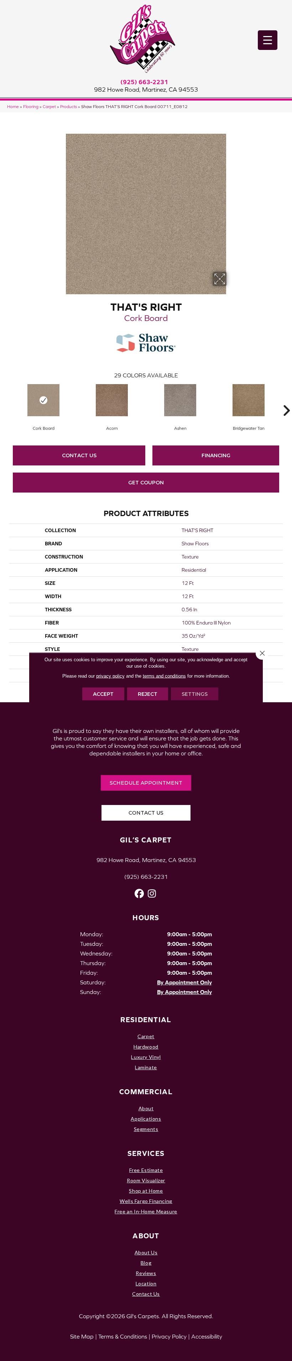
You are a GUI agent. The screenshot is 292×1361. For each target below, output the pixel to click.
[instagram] (152, 893)
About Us (146, 1252)
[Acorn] (112, 400)
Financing (216, 455)
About (146, 1108)
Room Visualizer (146, 1180)
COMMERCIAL (146, 1091)
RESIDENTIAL (145, 1019)
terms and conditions (164, 676)
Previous (5, 399)
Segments (146, 1129)
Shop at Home (146, 1191)
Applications (146, 1119)
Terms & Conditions (122, 1336)
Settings (195, 694)
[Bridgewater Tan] (248, 400)
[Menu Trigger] (267, 40)
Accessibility (206, 1336)
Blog (146, 1263)
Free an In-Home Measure (146, 1211)
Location (146, 1283)
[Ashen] (180, 400)
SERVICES (146, 1153)
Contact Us (79, 455)
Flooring (30, 106)
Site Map (82, 1336)
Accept (103, 694)
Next (286, 399)
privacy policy (110, 676)
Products (68, 106)
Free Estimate (146, 1170)
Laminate (146, 1067)
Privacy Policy (169, 1336)
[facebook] (139, 893)
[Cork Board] (43, 400)
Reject (147, 694)
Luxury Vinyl (146, 1057)
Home (13, 106)
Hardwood (146, 1047)
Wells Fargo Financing (146, 1201)
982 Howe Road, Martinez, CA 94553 (146, 89)
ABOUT (146, 1236)
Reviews (146, 1273)
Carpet (49, 106)
